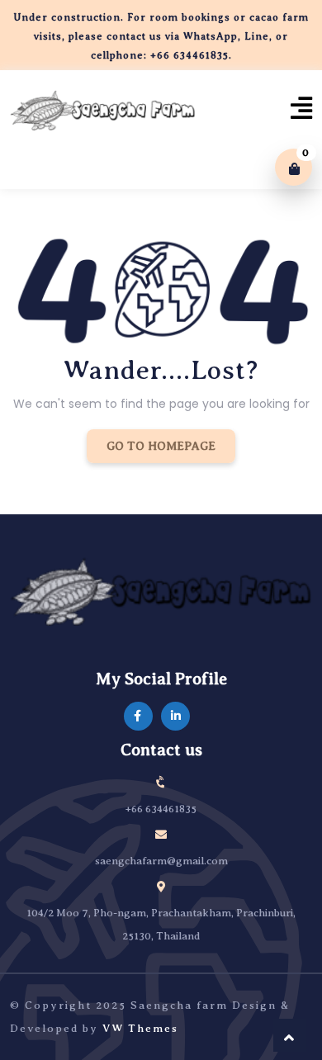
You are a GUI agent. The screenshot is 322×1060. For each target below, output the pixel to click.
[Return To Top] (289, 1035)
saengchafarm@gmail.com (161, 860)
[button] (297, 114)
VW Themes (138, 1028)
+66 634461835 (161, 808)
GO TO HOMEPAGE (161, 446)
